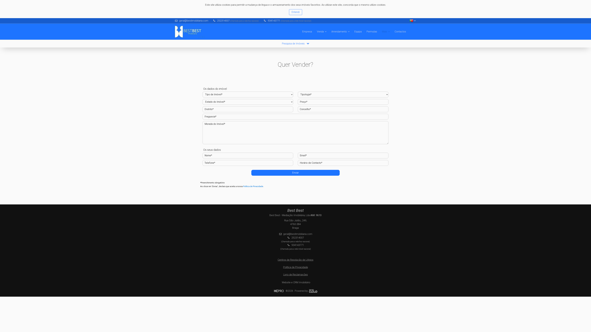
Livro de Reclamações (295, 274)
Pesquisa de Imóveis (293, 43)
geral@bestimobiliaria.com (193, 20)
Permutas (372, 31)
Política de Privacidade (253, 186)
